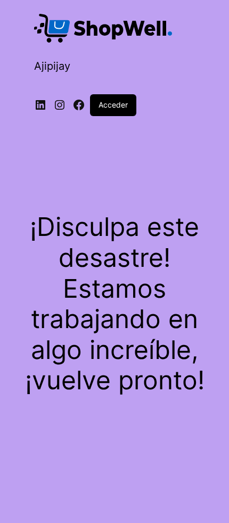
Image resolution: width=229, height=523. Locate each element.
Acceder (113, 104)
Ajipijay (52, 66)
